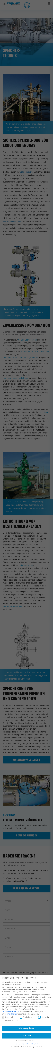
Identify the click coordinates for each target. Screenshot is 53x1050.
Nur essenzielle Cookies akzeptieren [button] (26, 1041)
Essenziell (9, 1017)
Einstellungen (12, 1014)
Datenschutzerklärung (10, 1011)
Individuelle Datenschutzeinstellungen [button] (26, 1044)
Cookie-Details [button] (15, 1047)
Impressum (38, 1047)
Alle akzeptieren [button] (27, 1028)
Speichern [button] (27, 1035)
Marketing (46, 1017)
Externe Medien (11, 1021)
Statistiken (27, 1017)
